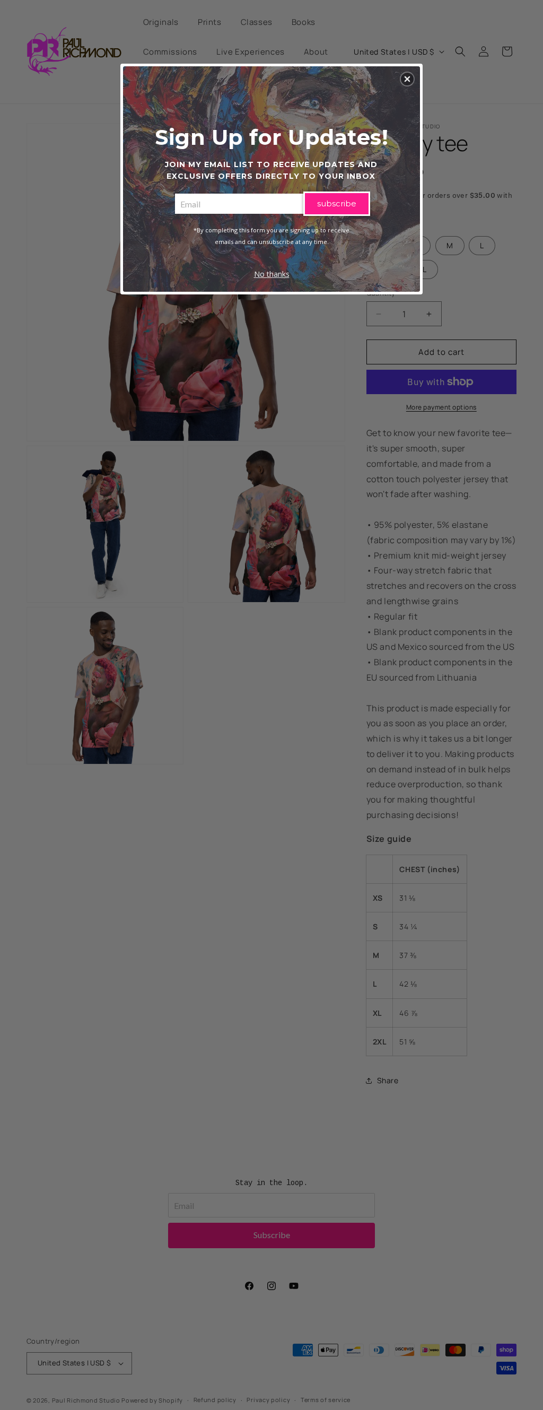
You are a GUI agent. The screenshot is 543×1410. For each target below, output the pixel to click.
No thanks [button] (272, 274)
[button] (407, 79)
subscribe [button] (336, 203)
